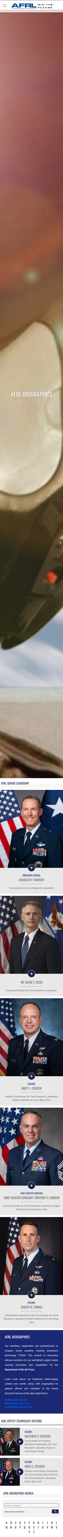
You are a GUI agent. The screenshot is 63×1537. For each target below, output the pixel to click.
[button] (5, 6)
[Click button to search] (55, 1511)
